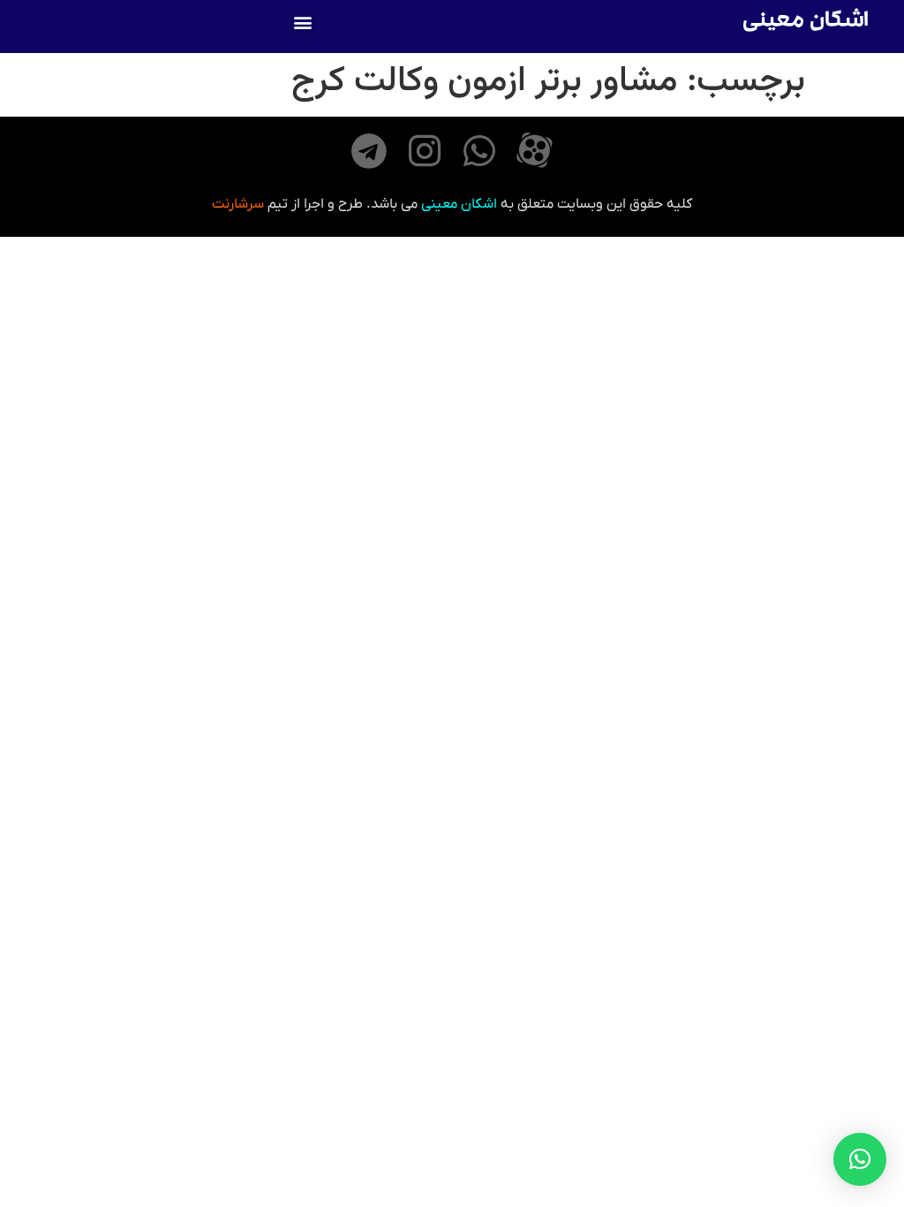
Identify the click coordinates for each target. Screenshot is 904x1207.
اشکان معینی (805, 22)
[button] (303, 22)
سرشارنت (238, 204)
